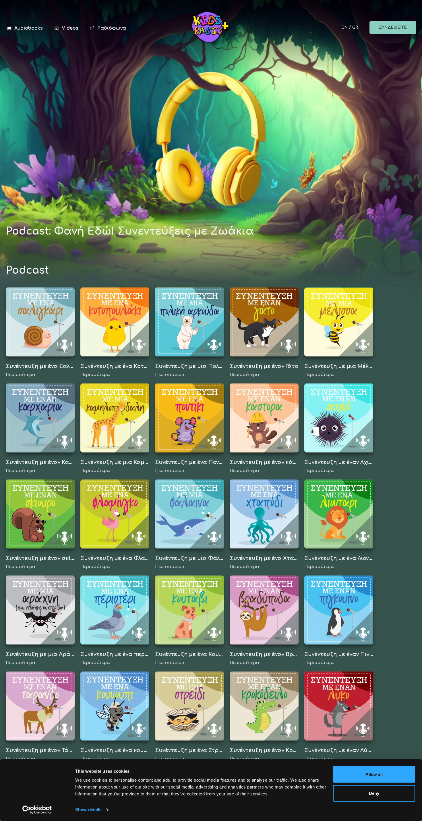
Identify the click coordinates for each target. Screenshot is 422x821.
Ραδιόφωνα (111, 28)
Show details (88, 809)
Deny (374, 793)
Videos (70, 28)
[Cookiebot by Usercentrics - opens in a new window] (37, 809)
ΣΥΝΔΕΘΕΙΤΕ (393, 27)
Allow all (374, 774)
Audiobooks (28, 28)
